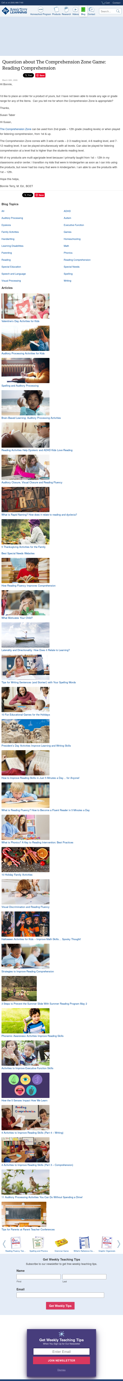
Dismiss (61, 1369)
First (19, 1281)
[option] (61, 1244)
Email (20, 1289)
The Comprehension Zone (15, 129)
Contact (116, 2)
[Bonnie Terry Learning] (14, 11)
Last (65, 1281)
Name (20, 1271)
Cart (107, 2)
